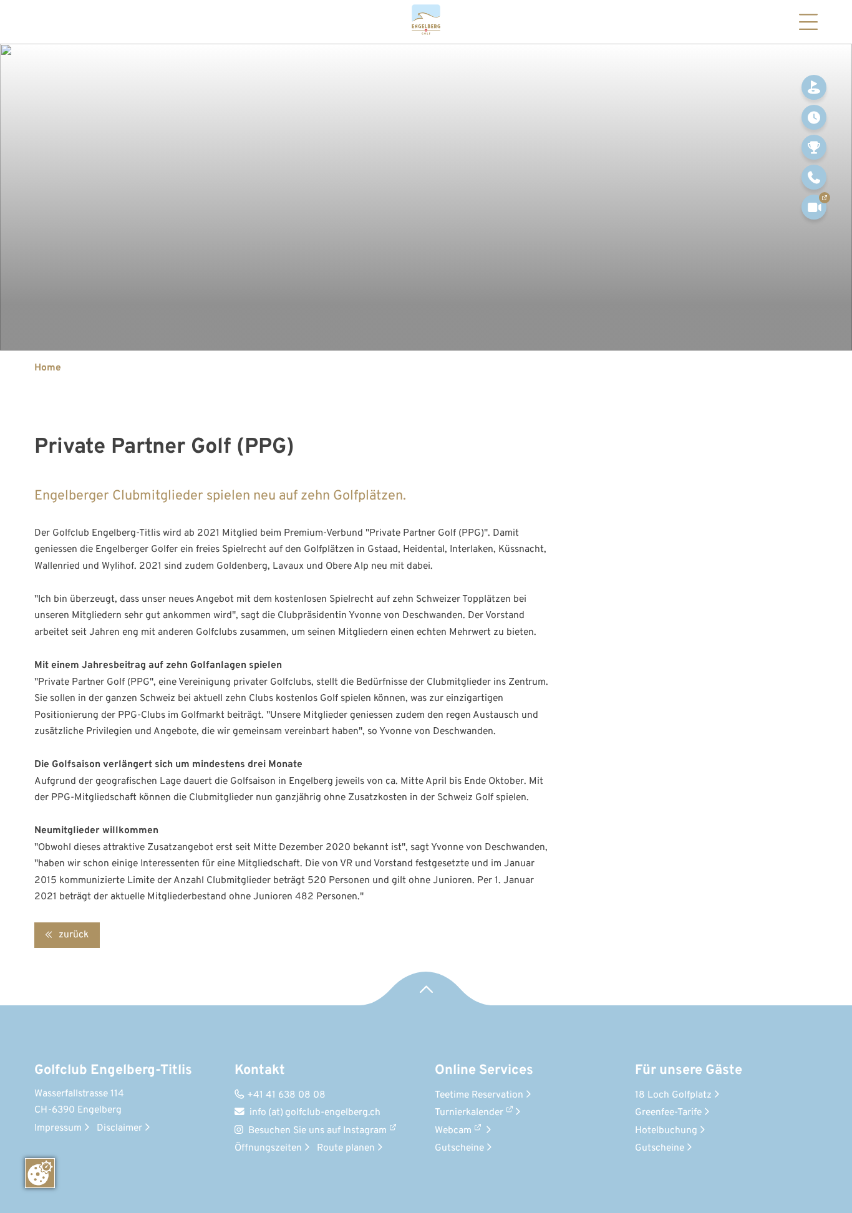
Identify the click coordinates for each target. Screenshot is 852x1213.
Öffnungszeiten (272, 1148)
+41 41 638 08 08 (280, 1095)
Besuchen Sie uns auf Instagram (317, 1130)
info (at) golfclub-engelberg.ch (307, 1112)
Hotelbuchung (670, 1130)
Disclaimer (123, 1128)
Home (47, 368)
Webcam (453, 1130)
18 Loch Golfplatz (677, 1095)
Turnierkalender (469, 1112)
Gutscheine (463, 1148)
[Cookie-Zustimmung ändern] (40, 1173)
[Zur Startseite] (426, 22)
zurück (72, 935)
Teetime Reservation (483, 1095)
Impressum (61, 1128)
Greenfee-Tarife (672, 1112)
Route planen (349, 1148)
